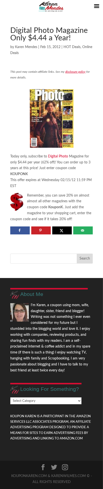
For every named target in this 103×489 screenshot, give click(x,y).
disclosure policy (75, 71)
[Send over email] (82, 230)
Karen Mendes (26, 47)
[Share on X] (62, 230)
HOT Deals (72, 47)
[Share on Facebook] (20, 230)
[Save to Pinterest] (40, 230)
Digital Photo (58, 156)
